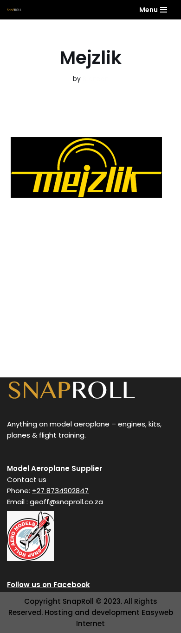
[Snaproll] (14, 9)
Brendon (96, 79)
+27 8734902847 (60, 490)
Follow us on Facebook (48, 584)
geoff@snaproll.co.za (66, 502)
